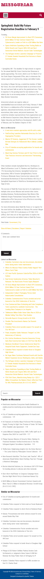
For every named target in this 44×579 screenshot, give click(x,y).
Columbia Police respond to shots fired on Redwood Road (22, 509)
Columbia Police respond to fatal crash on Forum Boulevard (22, 504)
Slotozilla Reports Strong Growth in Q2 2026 (20, 318)
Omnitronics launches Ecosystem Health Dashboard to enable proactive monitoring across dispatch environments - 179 (23, 407)
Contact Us (18, 574)
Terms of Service (35, 571)
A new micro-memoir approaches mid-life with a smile (23, 130)
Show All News (6, 228)
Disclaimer (15, 228)
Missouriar (17, 5)
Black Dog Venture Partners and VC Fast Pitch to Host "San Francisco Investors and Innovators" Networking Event (23, 155)
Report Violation (25, 228)
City (19, 222)
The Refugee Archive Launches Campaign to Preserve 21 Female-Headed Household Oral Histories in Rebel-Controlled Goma (23, 56)
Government (13, 222)
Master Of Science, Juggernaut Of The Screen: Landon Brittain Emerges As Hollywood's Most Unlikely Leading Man (23, 141)
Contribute (26, 574)
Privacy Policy (26, 571)
